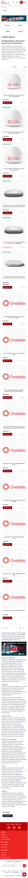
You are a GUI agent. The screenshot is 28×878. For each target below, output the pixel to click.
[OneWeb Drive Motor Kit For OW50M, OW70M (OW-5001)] (14, 560)
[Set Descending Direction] (25, 67)
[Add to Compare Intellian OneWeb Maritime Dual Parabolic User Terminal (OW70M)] (24, 176)
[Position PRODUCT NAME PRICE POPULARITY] (18, 66)
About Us (3, 834)
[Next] (19, 624)
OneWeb (15, 5)
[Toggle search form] (13, 2)
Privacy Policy (4, 836)
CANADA (22, 871)
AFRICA (4, 871)
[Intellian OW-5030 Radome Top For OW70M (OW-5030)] (14, 340)
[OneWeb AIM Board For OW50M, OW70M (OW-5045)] (14, 523)
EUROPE (7, 872)
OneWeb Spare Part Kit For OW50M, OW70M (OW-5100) (14, 464)
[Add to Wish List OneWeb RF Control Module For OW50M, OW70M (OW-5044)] (21, 508)
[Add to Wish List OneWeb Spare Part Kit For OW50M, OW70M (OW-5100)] (21, 471)
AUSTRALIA (15, 871)
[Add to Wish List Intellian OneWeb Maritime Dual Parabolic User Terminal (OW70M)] (21, 176)
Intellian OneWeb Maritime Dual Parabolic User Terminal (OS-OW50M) (14, 96)
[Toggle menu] (25, 2)
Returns (8, 857)
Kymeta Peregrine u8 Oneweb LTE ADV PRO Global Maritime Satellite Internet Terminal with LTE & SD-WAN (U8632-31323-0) (14, 206)
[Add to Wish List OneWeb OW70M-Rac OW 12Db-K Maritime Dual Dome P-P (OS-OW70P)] (21, 324)
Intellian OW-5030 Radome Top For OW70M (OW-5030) (14, 354)
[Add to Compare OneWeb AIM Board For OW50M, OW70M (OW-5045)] (24, 544)
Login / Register (4, 844)
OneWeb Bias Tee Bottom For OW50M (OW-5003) (14, 610)
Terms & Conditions (5, 839)
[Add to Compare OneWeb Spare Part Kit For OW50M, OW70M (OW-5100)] (24, 471)
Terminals (20, 5)
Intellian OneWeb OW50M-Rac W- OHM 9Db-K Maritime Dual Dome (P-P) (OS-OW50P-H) (14, 391)
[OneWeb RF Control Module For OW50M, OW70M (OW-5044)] (14, 486)
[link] (8, 624)
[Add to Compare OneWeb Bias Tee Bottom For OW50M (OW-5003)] (24, 618)
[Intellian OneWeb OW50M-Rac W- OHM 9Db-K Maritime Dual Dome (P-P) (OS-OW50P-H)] (14, 376)
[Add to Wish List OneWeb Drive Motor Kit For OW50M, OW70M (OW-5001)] (21, 581)
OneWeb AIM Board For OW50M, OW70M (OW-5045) (14, 537)
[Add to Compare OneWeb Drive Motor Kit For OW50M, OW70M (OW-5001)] (24, 581)
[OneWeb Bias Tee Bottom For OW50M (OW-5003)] (14, 597)
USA (22, 872)
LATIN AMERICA (15, 872)
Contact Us (3, 852)
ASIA (9, 871)
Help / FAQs (4, 854)
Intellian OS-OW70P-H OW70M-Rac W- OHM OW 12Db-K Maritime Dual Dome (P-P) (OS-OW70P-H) (14, 427)
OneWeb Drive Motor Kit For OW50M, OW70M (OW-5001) (14, 574)
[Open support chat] (24, 874)
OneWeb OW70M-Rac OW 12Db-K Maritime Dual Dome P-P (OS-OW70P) (14, 317)
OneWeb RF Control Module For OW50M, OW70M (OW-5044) (14, 501)
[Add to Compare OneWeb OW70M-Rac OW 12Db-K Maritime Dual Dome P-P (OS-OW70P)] (24, 324)
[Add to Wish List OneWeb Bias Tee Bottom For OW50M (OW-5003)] (21, 618)
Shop (6, 5)
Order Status (4, 847)
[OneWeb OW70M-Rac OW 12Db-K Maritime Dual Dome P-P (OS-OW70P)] (14, 303)
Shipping (3, 857)
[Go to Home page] (5, 2)
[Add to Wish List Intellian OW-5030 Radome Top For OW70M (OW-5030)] (21, 361)
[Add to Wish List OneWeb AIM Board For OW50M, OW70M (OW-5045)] (21, 544)
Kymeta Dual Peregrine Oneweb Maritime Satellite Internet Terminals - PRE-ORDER (14, 243)
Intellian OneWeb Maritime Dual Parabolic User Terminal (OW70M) (14, 169)
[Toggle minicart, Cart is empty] (21, 2)
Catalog (10, 5)
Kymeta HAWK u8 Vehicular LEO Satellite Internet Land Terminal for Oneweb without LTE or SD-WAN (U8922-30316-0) (14, 277)
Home (2, 5)
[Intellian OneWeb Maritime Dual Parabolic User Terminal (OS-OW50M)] (14, 81)
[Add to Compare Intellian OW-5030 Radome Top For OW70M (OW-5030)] (24, 361)
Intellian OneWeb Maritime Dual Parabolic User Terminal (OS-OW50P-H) (14, 132)
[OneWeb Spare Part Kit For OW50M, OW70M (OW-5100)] (14, 450)
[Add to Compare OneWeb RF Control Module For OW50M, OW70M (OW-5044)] (24, 508)
